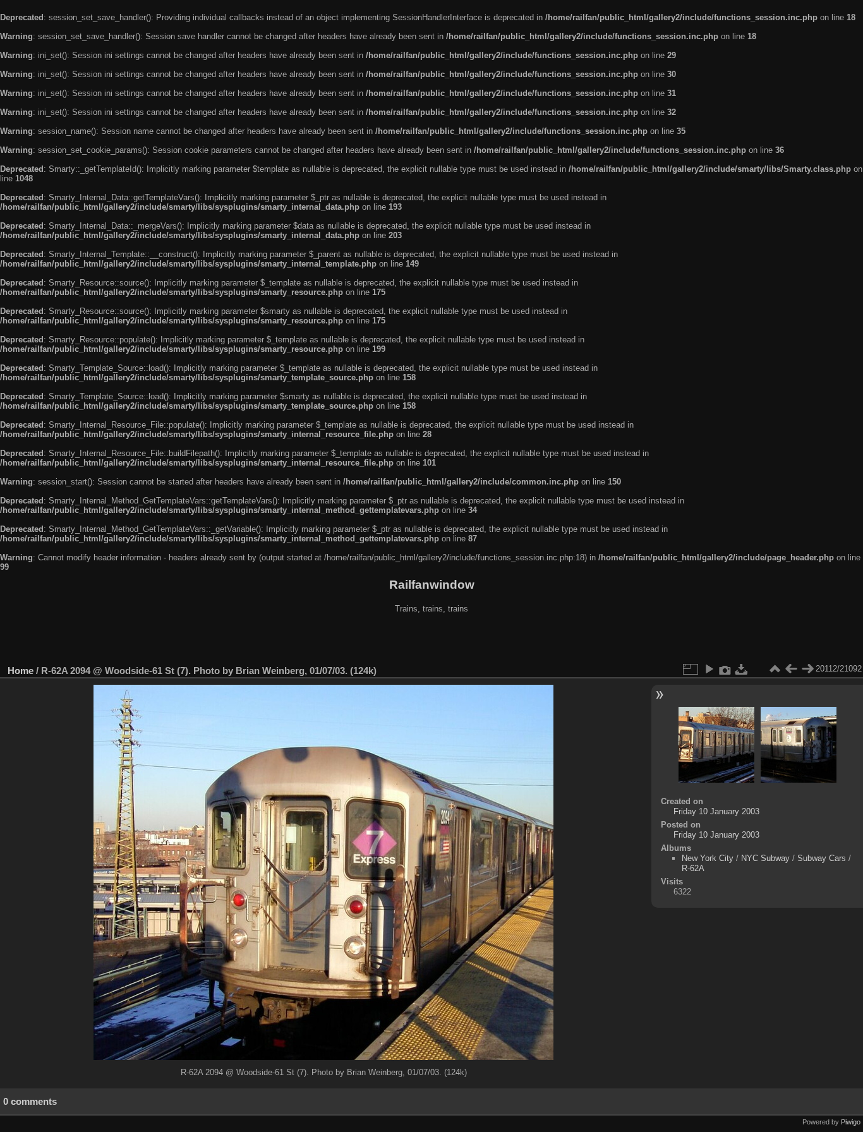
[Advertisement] (431, 640)
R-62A (693, 868)
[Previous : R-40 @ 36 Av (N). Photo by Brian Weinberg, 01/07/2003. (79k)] (791, 669)
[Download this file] (741, 669)
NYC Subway (765, 858)
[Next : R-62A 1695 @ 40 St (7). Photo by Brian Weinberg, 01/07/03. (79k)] (807, 669)
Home (20, 670)
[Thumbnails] (774, 669)
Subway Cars (821, 858)
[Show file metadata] (725, 669)
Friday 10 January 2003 (716, 811)
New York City (707, 858)
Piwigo (850, 1122)
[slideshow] (709, 669)
